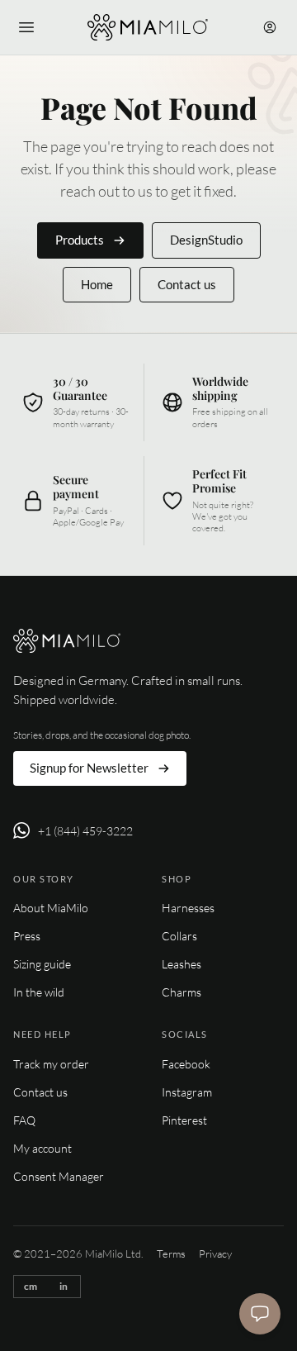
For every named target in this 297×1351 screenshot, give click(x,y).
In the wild (38, 992)
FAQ (24, 1120)
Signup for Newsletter (89, 767)
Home (97, 284)
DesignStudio (206, 239)
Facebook (186, 1064)
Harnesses (188, 908)
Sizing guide (42, 964)
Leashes (181, 964)
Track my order (51, 1064)
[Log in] (270, 27)
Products (79, 239)
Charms (181, 992)
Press (26, 936)
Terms (171, 1253)
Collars (179, 936)
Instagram (187, 1092)
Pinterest (184, 1120)
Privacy (215, 1253)
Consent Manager (58, 1176)
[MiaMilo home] (147, 27)
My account (42, 1148)
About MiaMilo (50, 908)
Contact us (187, 284)
